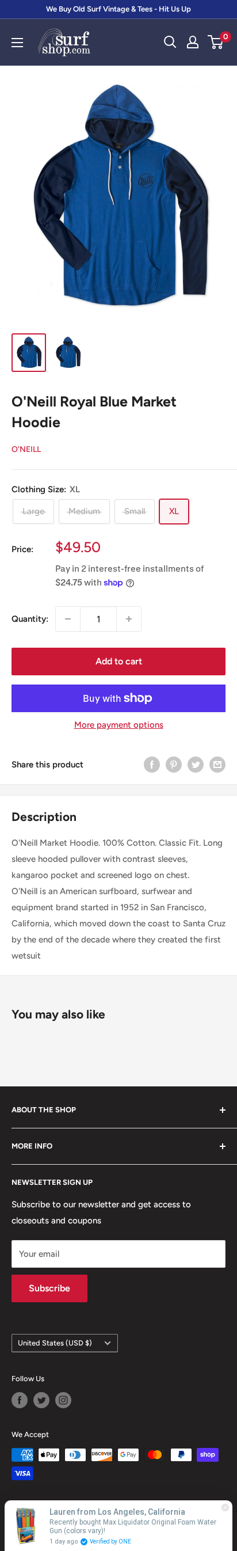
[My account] (192, 42)
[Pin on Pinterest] (174, 764)
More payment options (118, 725)
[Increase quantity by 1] (129, 619)
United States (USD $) (55, 1343)
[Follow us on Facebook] (20, 1400)
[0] (216, 42)
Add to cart (118, 661)
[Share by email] (217, 764)
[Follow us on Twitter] (41, 1400)
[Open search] (170, 42)
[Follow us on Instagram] (63, 1400)
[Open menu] (17, 42)
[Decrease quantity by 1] (68, 619)
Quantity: (30, 619)
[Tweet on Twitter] (196, 764)
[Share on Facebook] (152, 764)
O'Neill (26, 449)
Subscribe (49, 1288)
